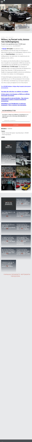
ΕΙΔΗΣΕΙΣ (11, 37)
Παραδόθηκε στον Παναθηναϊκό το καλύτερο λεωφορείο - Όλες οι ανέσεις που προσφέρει (13, 104)
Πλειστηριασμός (6, 134)
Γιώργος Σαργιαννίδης (6, 46)
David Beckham (20, 133)
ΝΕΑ (7, 37)
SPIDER (27, 133)
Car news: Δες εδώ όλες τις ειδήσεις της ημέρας (14, 91)
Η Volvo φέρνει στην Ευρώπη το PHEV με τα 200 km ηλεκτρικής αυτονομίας (15, 94)
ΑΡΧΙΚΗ (3, 37)
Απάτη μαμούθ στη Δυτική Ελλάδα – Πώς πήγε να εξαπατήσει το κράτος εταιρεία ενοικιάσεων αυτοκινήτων (14, 100)
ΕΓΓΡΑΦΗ (16, 125)
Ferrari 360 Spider (10, 133)
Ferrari (4, 48)
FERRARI (10, 128)
